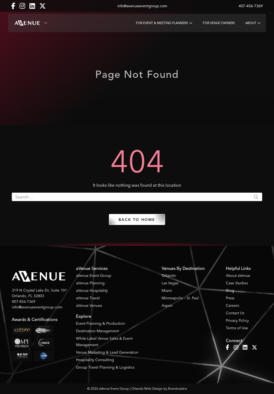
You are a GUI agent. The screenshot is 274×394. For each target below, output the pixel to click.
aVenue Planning (90, 283)
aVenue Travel (88, 298)
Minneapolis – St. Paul (180, 298)
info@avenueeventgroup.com (142, 6)
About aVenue (238, 275)
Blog (230, 290)
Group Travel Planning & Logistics (105, 367)
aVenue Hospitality (92, 290)
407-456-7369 (251, 6)
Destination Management (97, 330)
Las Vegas (170, 283)
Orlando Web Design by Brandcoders (159, 389)
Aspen (167, 305)
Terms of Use (237, 328)
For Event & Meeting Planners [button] (162, 23)
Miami (167, 290)
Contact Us (235, 313)
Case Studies (237, 283)
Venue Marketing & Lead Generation (107, 352)
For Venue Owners (219, 23)
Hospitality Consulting (95, 359)
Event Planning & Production (100, 323)
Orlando (169, 275)
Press (230, 298)
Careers (232, 305)
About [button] (250, 23)
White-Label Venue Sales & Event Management (104, 341)
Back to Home (137, 219)
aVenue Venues (89, 305)
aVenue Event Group (93, 275)
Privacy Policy (237, 320)
